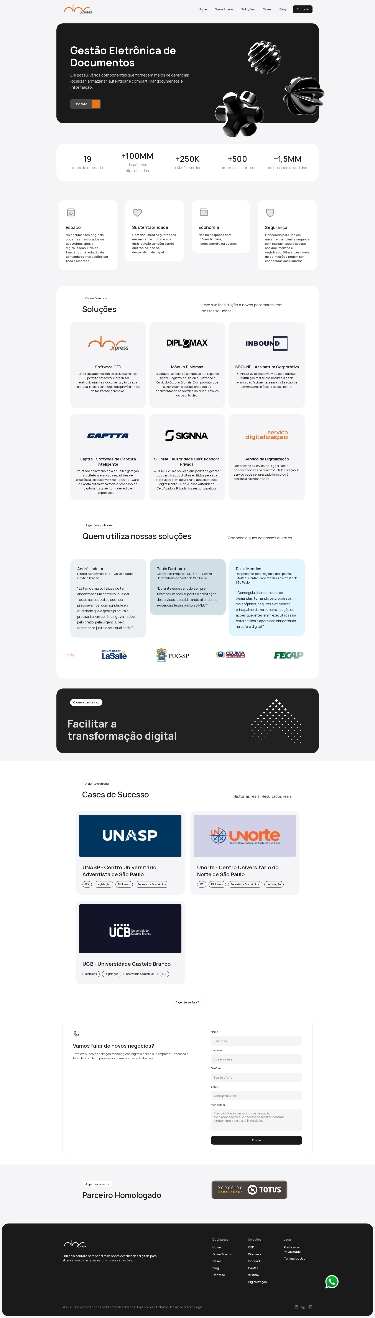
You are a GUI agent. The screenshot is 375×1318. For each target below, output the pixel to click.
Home (216, 1247)
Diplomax (254, 1254)
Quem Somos (221, 1254)
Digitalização (257, 1282)
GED (251, 1247)
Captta (253, 1268)
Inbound (254, 1261)
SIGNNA (253, 1275)
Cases (217, 1261)
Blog (215, 1268)
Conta (217, 1275)
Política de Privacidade (292, 1249)
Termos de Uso (295, 1258)
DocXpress (82, 1307)
